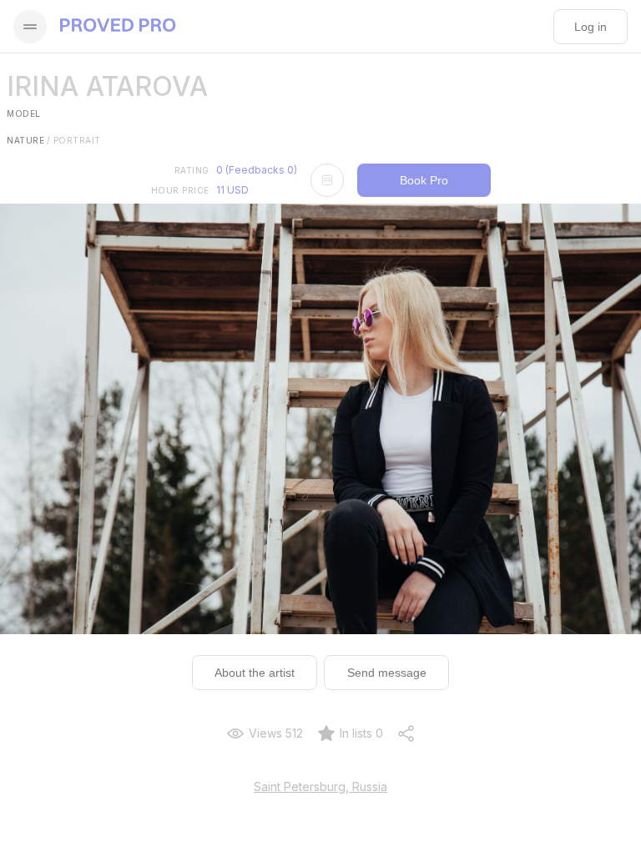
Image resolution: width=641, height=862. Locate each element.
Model (24, 113)
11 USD (232, 190)
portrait (77, 140)
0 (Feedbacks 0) (256, 170)
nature (29, 140)
